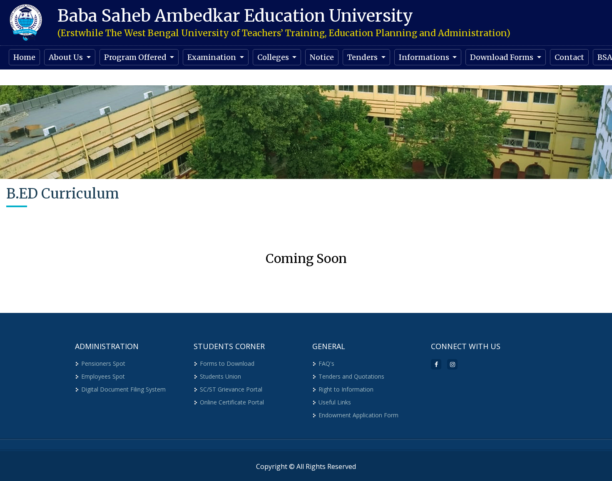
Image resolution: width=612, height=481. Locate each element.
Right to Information (345, 389)
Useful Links (334, 402)
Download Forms (502, 57)
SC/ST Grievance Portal (231, 389)
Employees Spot (103, 376)
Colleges (274, 57)
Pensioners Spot (103, 363)
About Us (67, 57)
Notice (322, 57)
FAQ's (326, 363)
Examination (212, 57)
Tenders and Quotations (351, 376)
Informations (425, 57)
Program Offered (136, 57)
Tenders (363, 57)
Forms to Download (227, 363)
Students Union (220, 376)
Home (24, 57)
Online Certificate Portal (232, 402)
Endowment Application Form (358, 415)
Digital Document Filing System (123, 389)
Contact (569, 57)
